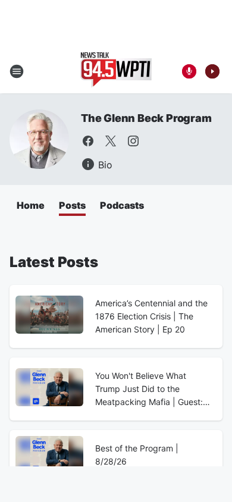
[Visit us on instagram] (133, 141)
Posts (72, 205)
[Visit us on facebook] (88, 141)
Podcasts (122, 205)
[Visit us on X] (111, 141)
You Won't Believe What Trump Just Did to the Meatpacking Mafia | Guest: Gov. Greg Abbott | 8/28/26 (149, 390)
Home (31, 205)
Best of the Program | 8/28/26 (136, 454)
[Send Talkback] (189, 71)
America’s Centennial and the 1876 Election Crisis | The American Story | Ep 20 (151, 316)
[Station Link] (116, 71)
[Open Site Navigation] (17, 71)
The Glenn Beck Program (146, 118)
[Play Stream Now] (212, 71)
